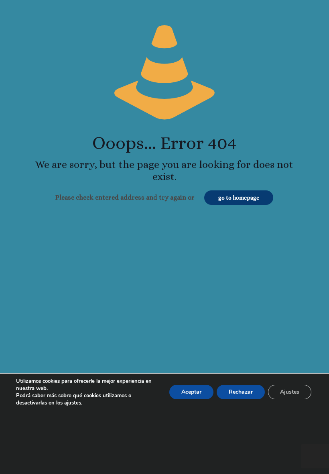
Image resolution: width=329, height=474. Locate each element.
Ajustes (289, 392)
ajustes (72, 403)
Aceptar (191, 392)
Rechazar (241, 392)
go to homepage (238, 197)
